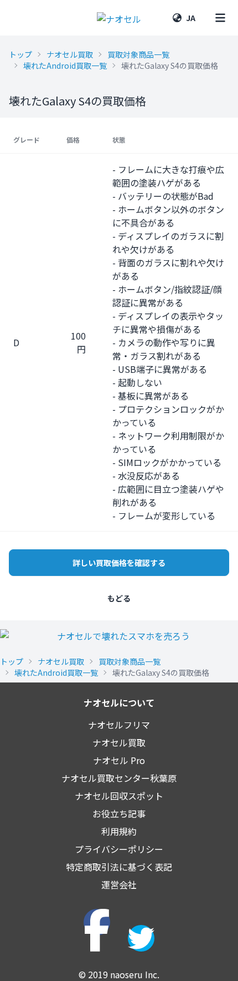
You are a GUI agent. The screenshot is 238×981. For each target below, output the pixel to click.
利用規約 (119, 831)
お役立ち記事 (119, 813)
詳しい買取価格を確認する (119, 562)
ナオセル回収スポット (119, 795)
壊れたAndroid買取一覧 (65, 65)
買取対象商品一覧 (138, 54)
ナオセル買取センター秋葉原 (119, 778)
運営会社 (119, 884)
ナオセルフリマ (119, 724)
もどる (119, 598)
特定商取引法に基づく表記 (119, 866)
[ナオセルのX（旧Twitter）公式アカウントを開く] (141, 938)
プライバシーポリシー (119, 849)
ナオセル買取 (69, 54)
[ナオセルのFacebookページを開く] (97, 922)
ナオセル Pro (119, 760)
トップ (20, 54)
